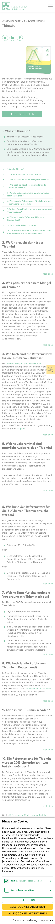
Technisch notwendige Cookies (26, 881)
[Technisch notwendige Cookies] (6, 882)
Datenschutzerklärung (23, 867)
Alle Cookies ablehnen (27, 906)
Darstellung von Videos (22, 890)
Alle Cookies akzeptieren (27, 913)
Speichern (27, 900)
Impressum (8, 871)
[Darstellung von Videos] (6, 891)
